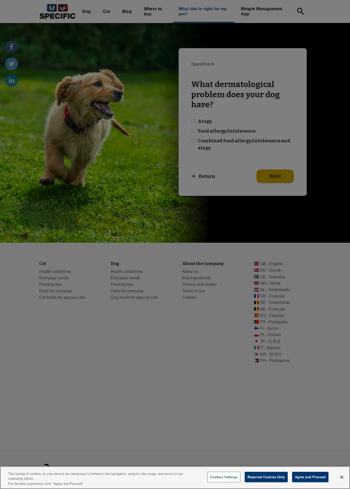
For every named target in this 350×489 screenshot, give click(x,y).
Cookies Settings (224, 477)
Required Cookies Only (266, 477)
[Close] (341, 477)
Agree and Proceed (310, 477)
